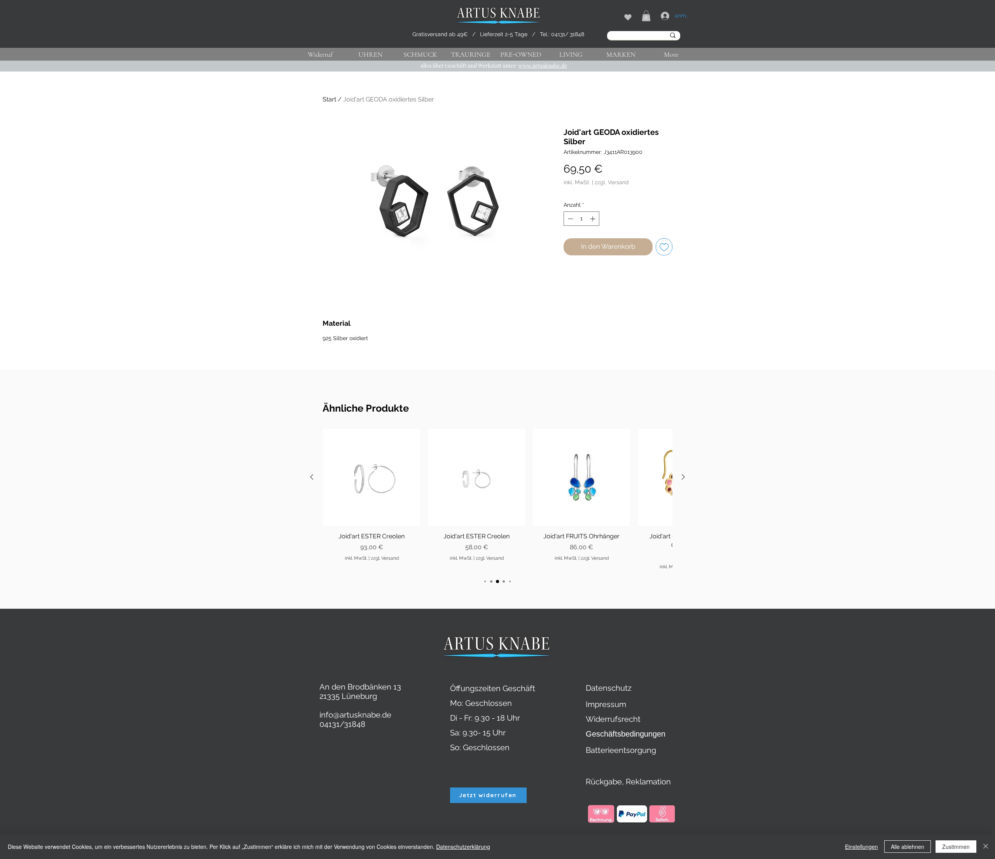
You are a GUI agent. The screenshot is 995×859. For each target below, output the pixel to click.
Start (329, 99)
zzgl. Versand (612, 182)
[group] (497, 499)
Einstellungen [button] (861, 846)
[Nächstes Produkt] (683, 477)
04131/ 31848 (567, 34)
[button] (646, 15)
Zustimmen (956, 846)
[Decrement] (569, 218)
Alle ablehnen (907, 846)
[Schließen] (985, 846)
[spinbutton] (581, 218)
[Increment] (593, 218)
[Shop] (627, 17)
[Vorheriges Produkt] (311, 477)
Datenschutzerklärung (463, 846)
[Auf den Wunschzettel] (664, 246)
